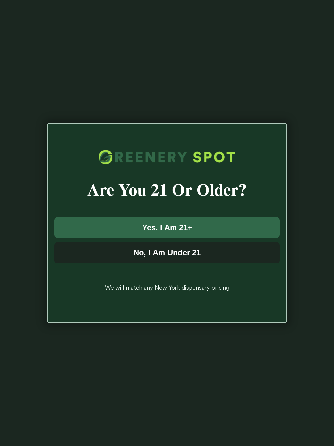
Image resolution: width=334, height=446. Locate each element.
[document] (167, 223)
